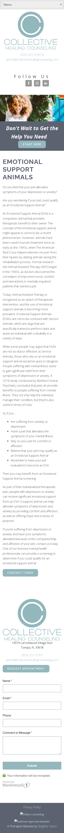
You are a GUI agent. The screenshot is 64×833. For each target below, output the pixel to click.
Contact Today (20, 572)
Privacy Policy (32, 807)
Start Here (32, 144)
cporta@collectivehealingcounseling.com (32, 59)
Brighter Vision (47, 826)
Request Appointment (26, 668)
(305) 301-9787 (30, 55)
